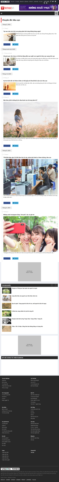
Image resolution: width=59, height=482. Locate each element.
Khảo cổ (3, 425)
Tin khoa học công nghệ (7, 431)
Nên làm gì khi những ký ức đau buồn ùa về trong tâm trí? (20, 100)
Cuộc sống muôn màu (35, 409)
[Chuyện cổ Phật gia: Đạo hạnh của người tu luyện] (6, 291)
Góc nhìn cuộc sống (35, 438)
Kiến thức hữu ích (34, 416)
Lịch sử (3, 398)
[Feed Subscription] (2, 22)
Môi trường (4, 382)
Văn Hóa (32, 421)
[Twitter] (53, 1)
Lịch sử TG (33, 382)
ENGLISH (12, 1)
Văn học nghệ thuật (35, 432)
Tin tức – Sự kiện (34, 427)
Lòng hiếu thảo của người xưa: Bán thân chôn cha (24, 296)
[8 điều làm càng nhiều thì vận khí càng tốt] (6, 313)
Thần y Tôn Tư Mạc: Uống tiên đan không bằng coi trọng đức (27, 326)
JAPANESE (36, 1)
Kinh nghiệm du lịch (6, 441)
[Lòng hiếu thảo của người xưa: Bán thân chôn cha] (6, 298)
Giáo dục (4, 380)
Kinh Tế (32, 392)
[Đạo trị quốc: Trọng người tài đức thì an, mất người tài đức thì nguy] (6, 306)
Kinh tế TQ (4, 396)
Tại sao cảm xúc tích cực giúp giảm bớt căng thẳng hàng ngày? (22, 31)
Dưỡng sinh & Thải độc (7, 411)
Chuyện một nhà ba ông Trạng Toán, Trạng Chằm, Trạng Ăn (27, 319)
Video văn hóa (5, 454)
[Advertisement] (29, 271)
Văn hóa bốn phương (35, 429)
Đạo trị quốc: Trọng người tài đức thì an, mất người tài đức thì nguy (29, 303)
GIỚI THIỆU (46, 1)
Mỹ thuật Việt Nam (35, 423)
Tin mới (32, 452)
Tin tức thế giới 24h (35, 384)
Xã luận (32, 439)
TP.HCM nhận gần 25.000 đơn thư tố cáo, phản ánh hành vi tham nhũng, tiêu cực (27, 157)
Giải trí (32, 414)
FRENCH (31, 1)
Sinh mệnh (4, 429)
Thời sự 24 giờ (5, 387)
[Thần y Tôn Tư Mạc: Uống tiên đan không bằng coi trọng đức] (6, 329)
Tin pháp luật (5, 384)
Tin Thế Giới (33, 378)
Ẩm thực (4, 445)
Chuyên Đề (33, 450)
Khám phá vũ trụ (5, 432)
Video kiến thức (5, 456)
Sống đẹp (33, 418)
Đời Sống (33, 407)
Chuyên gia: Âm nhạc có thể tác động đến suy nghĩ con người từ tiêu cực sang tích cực (29, 56)
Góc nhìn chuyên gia (35, 394)
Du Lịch (3, 436)
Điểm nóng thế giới (35, 380)
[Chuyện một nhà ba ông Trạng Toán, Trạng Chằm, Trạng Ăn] (6, 321)
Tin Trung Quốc (5, 392)
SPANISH (22, 1)
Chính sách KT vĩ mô (35, 400)
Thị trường (33, 402)
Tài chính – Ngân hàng (36, 404)
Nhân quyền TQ (5, 400)
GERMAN (26, 1)
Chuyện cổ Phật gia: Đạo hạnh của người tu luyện (24, 288)
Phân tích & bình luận (6, 385)
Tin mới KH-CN (5, 421)
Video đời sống (5, 458)
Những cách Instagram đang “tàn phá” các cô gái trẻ (18, 214)
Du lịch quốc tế (5, 438)
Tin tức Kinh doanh (35, 396)
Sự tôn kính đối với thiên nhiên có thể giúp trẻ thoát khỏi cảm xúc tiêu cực (25, 81)
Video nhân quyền (6, 459)
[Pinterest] (55, 1)
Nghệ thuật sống (34, 425)
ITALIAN (40, 1)
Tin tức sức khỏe (5, 412)
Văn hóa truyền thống (35, 431)
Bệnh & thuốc (5, 409)
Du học (32, 411)
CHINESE (17, 1)
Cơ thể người (5, 423)
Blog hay (32, 436)
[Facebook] (50, 1)
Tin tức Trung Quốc (6, 394)
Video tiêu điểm (5, 452)
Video (3, 450)
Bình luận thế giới (34, 385)
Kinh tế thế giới (34, 398)
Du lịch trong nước (6, 439)
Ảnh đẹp (4, 443)
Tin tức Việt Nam (5, 378)
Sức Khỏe (4, 407)
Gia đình (32, 412)
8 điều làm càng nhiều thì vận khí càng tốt (22, 311)
